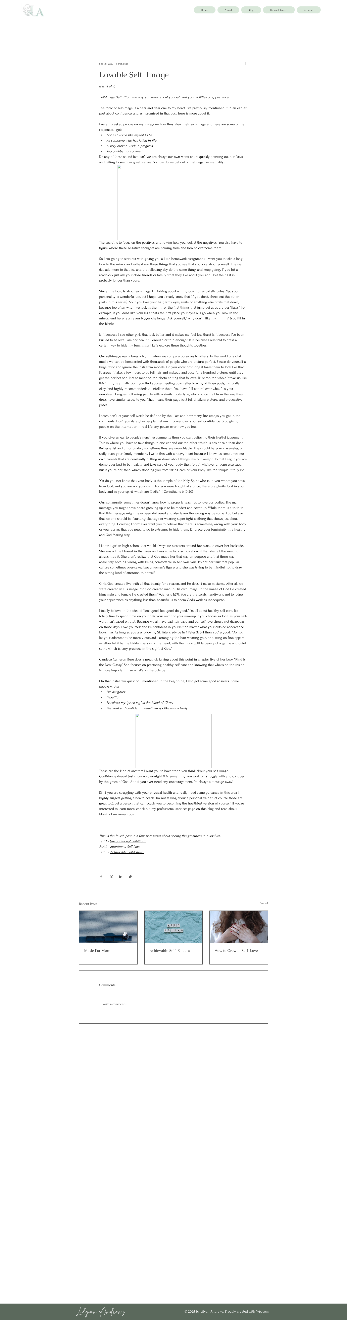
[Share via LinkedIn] (121, 876)
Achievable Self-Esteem (169, 950)
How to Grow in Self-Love (236, 950)
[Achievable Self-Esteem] (174, 927)
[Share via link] (131, 876)
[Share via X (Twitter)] (111, 876)
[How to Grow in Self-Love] (239, 927)
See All (264, 903)
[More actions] (245, 63)
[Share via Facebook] (101, 876)
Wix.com (262, 1311)
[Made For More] (108, 927)
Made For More (97, 950)
